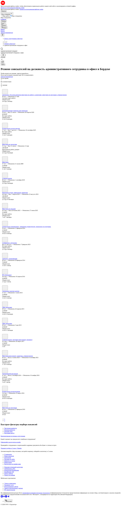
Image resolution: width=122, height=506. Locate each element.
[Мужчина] (5, 107)
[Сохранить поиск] (2, 62)
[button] (3, 29)
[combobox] (9, 51)
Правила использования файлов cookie (31, 9)
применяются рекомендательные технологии (36, 493)
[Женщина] (5, 91)
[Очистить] (3, 55)
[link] (4, 25)
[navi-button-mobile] (2, 34)
